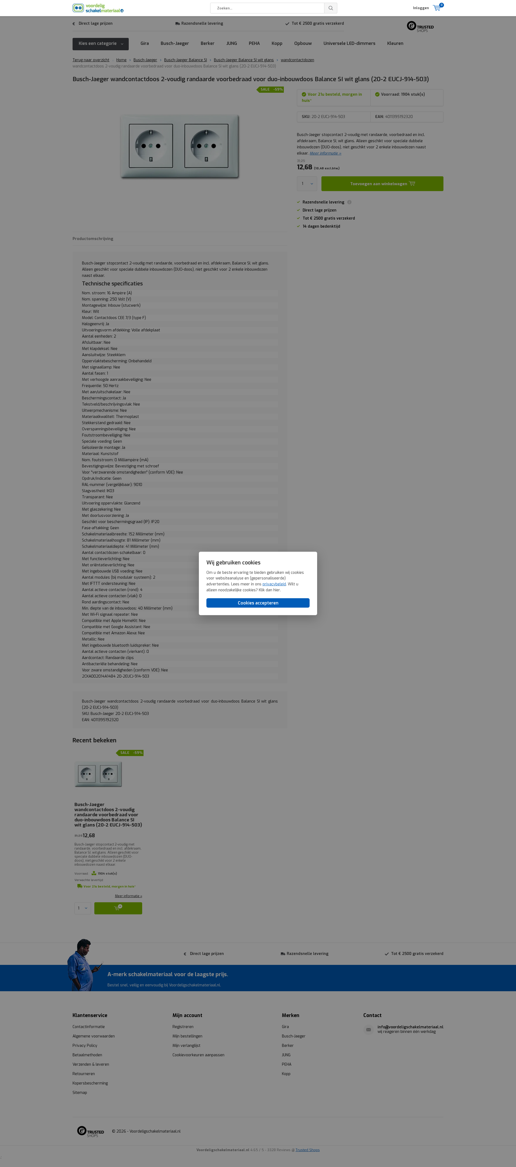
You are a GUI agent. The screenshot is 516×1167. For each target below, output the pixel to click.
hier (276, 589)
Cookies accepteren (258, 603)
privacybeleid (274, 584)
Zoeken (330, 8)
